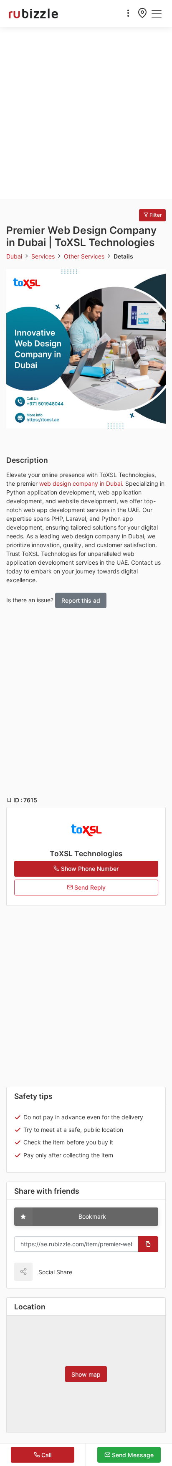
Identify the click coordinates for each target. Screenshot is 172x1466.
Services (43, 256)
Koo (96, 1271)
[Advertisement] (86, 113)
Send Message (132, 1454)
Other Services (85, 256)
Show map (86, 1374)
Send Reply (89, 887)
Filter (155, 215)
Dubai (15, 256)
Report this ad (80, 600)
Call (45, 1454)
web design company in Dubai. (81, 483)
